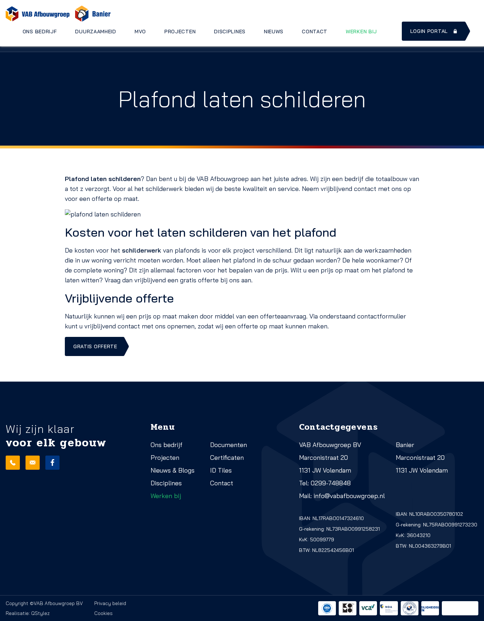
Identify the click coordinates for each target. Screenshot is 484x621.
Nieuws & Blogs (173, 470)
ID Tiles (221, 470)
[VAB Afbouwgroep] (37, 13)
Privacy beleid (110, 603)
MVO (140, 31)
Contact (314, 31)
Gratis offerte (95, 346)
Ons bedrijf (40, 31)
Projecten (180, 31)
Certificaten (227, 457)
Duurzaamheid (95, 31)
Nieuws (273, 31)
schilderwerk (141, 250)
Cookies (103, 613)
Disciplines (230, 31)
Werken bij (361, 31)
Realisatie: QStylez (28, 613)
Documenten (228, 445)
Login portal (429, 31)
